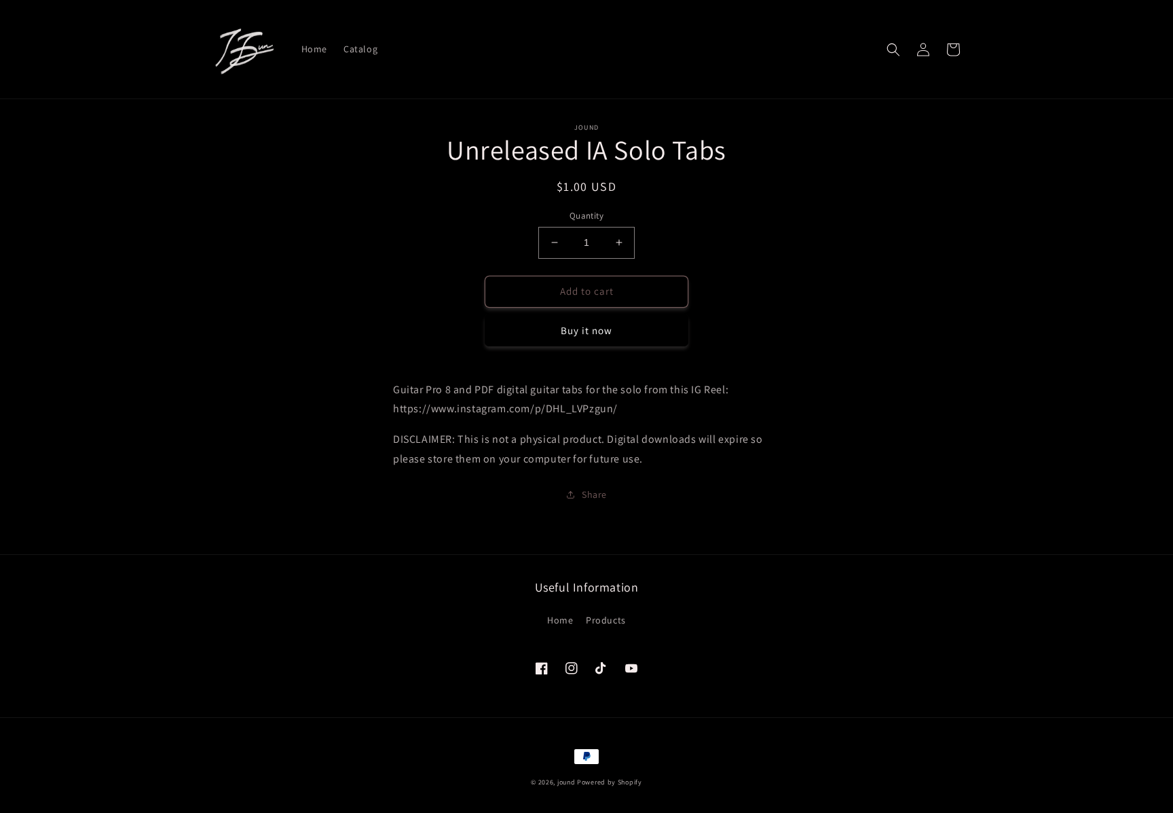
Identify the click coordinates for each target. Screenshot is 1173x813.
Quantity (586, 215)
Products (606, 620)
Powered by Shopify (609, 782)
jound (566, 782)
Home (560, 620)
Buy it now (586, 330)
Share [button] (594, 494)
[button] (893, 50)
